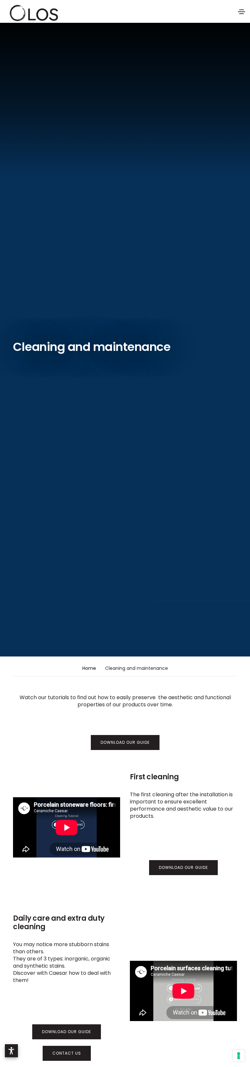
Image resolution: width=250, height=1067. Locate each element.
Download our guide (125, 742)
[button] (11, 1050)
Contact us (66, 1053)
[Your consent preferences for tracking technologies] (238, 1055)
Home (89, 668)
